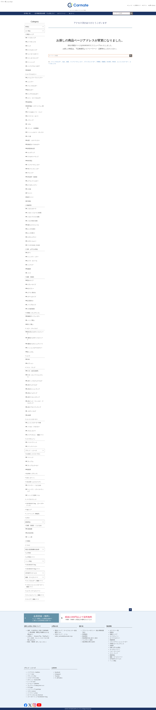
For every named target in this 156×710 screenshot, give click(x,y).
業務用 (29, 70)
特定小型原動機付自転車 (32, 549)
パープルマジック (31, 499)
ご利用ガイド (137, 5)
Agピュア (29, 509)
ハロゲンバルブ (31, 411)
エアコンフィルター (32, 181)
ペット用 (29, 537)
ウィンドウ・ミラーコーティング (35, 490)
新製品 (27, 26)
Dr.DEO (109, 61)
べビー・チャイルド (32, 328)
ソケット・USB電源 (32, 128)
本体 (28, 359)
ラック (29, 46)
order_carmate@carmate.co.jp (63, 636)
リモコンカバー (31, 430)
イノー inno (30, 674)
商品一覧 (28, 13)
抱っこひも (30, 352)
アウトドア (30, 173)
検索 (131, 13)
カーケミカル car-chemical (35, 695)
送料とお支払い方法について (32, 626)
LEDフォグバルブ (32, 385)
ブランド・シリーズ (31, 450)
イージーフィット (32, 442)
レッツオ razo (31, 681)
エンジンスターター (32, 419)
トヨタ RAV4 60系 (32, 221)
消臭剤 (103, 61)
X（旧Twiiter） (59, 678)
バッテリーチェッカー (33, 164)
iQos (63, 61)
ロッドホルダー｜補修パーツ (34, 580)
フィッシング (31, 62)
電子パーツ (30, 197)
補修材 (29, 269)
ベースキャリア (31, 37)
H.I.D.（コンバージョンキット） (35, 376)
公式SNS (54, 668)
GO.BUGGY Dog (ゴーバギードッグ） (35, 504)
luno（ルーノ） (30, 477)
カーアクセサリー (31, 74)
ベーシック (30, 457)
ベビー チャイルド (115, 651)
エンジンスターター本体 (34, 422)
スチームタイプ (31, 296)
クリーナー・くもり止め (34, 485)
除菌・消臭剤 (30, 277)
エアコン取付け (31, 292)
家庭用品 (27, 522)
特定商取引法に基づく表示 (90, 638)
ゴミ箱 (29, 136)
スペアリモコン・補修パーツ (35, 435)
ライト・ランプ (30, 367)
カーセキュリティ (32, 185)
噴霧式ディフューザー (33, 316)
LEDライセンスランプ (33, 397)
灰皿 (67, 61)
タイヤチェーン (30, 439)
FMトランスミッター (33, 168)
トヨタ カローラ (31, 208)
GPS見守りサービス (31, 573)
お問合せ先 (55, 626)
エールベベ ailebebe (33, 683)
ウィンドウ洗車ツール (33, 495)
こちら (44, 642)
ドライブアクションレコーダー (118, 642)
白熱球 (29, 415)
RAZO (114, 61)
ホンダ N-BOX (31, 229)
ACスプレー (30, 288)
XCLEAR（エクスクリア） (33, 482)
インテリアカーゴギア (33, 66)
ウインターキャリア (32, 58)
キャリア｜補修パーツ (32, 599)
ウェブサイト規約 (87, 640)
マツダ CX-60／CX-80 (33, 245)
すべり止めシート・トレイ (34, 112)
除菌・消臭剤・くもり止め (34, 525)
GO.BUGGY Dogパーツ (33, 569)
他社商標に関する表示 (88, 642)
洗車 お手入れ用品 (115, 647)
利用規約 (84, 634)
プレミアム (30, 461)
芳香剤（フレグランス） (33, 313)
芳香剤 (29, 201)
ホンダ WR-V (31, 233)
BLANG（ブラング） (32, 473)
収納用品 (29, 102)
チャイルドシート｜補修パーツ (35, 595)
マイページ (62, 13)
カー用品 (27, 31)
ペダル (29, 124)
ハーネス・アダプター (33, 426)
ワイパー (29, 193)
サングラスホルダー (32, 94)
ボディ (29, 252)
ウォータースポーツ (32, 54)
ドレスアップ (31, 152)
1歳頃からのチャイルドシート (35, 338)
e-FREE (28, 553)
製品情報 (109, 626)
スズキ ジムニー (31, 241)
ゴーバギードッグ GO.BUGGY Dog (37, 696)
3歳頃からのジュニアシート (35, 343)
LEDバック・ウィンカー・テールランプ (35, 402)
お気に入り (51, 13)
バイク (29, 273)
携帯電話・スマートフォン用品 (35, 107)
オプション (30, 363)
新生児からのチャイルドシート (35, 332)
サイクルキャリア (32, 50)
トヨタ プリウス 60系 (33, 217)
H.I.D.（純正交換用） (33, 371)
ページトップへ (130, 609)
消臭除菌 (29, 529)
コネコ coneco (31, 691)
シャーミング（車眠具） (33, 513)
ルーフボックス (31, 42)
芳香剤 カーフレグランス (117, 643)
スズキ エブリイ (31, 237)
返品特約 (84, 636)
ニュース (130, 5)
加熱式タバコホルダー (33, 144)
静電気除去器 (31, 148)
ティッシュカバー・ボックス (35, 132)
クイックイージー (32, 446)
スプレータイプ (31, 284)
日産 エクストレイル (33, 225)
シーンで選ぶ (31, 320)
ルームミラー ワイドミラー (35, 77)
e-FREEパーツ (30, 557)
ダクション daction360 (33, 679)
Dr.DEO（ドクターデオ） (33, 454)
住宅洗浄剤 (30, 533)
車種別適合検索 (40, 13)
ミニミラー (30, 81)
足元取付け (30, 300)
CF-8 (27, 518)
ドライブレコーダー (89, 61)
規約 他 (81, 626)
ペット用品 (28, 561)
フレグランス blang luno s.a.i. (35, 685)
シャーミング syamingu (34, 689)
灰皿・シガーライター (33, 140)
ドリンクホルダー (32, 85)
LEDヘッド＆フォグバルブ (34, 381)
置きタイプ (30, 280)
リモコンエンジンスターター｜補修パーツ (35, 585)
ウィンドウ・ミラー (32, 256)
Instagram (58, 674)
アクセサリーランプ (32, 156)
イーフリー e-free (32, 693)
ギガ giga (30, 687)
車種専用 (28, 205)
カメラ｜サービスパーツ (33, 591)
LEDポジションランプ (33, 389)
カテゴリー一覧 (114, 630)
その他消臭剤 (31, 308)
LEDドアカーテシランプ (34, 407)
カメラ (28, 356)
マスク (28, 545)
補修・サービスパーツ (31, 577)
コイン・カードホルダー (34, 98)
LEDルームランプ (32, 393)
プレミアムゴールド (32, 465)
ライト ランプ (114, 653)
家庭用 (29, 469)
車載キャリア (30, 34)
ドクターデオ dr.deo (33, 678)
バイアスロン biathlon (33, 672)
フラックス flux (31, 676)
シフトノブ (30, 120)
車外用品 (29, 160)
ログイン (145, 5)
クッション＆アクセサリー (34, 348)
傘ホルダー (30, 90)
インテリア (30, 265)
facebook (57, 672)
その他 (29, 189)
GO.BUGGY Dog (31, 564)
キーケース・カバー (32, 116)
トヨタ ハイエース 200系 (34, 212)
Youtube (57, 676)
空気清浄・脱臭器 (32, 177)
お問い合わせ (152, 5)
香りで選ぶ (30, 324)
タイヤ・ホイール (32, 260)
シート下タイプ (31, 304)
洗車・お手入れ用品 (32, 249)
